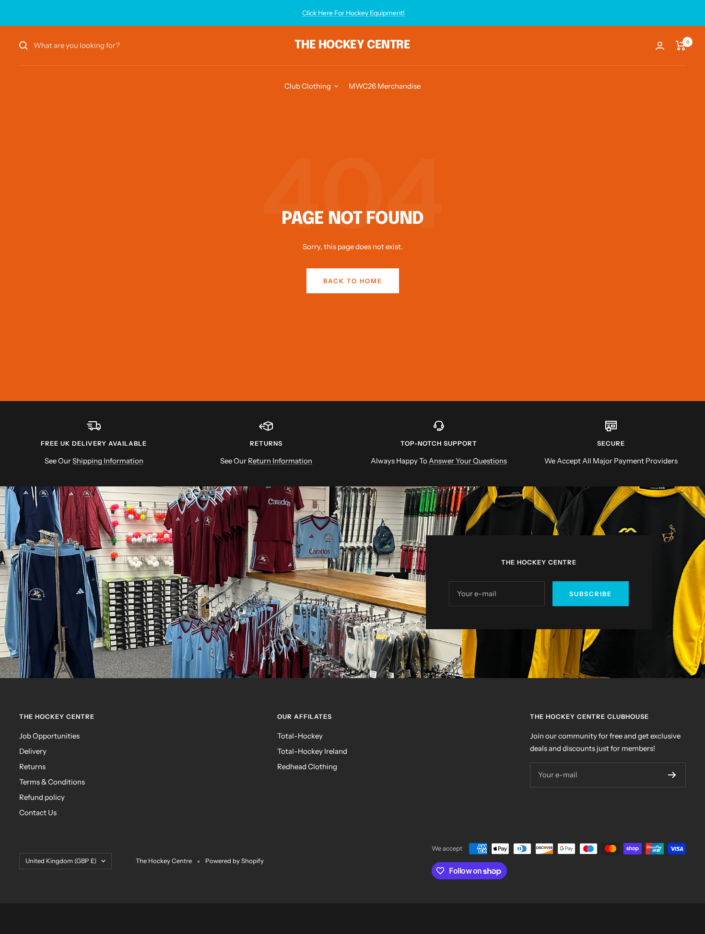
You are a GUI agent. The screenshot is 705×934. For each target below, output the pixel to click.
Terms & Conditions (52, 781)
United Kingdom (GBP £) (60, 861)
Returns (32, 766)
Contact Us (38, 812)
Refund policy (42, 797)
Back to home (352, 281)
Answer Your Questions (468, 460)
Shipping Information (107, 460)
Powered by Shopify (234, 861)
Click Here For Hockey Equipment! (353, 13)
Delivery (33, 751)
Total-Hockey (300, 735)
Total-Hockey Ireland (312, 751)
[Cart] (681, 45)
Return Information (280, 460)
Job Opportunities (49, 735)
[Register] (672, 775)
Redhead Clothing (307, 766)
